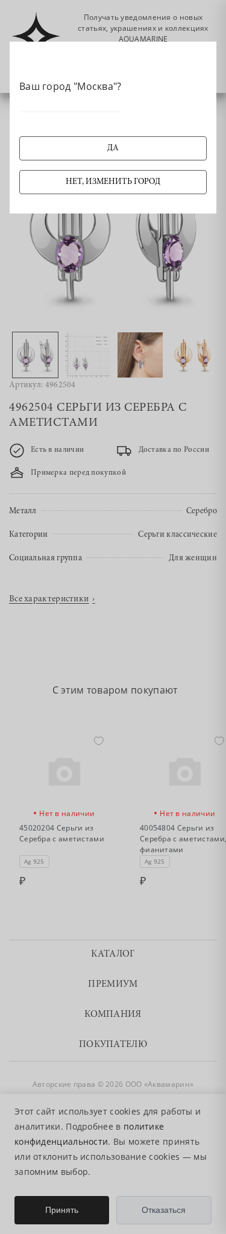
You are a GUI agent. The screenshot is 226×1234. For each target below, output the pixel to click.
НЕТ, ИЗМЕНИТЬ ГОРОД (113, 182)
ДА (113, 148)
